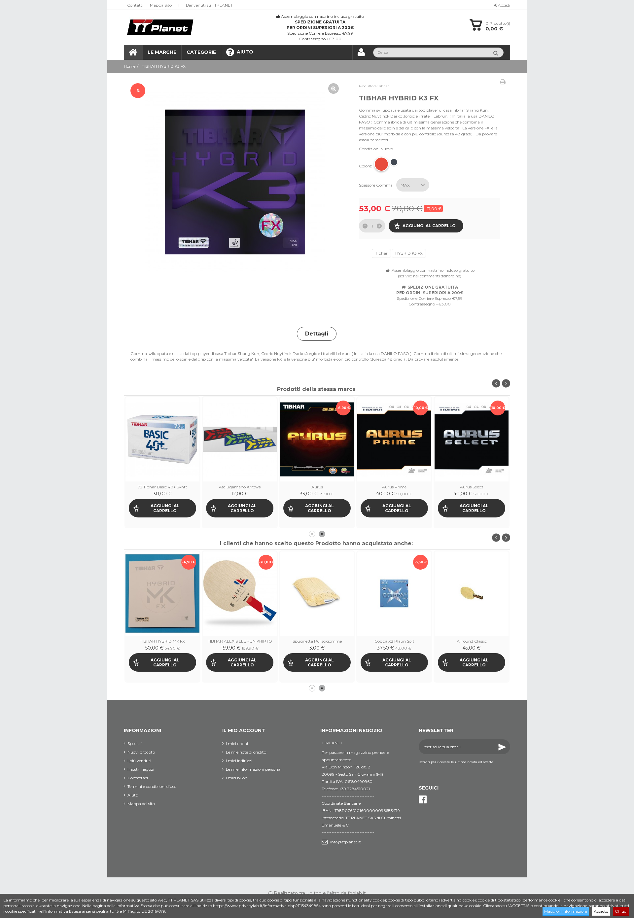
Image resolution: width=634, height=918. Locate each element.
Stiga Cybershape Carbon (317, 641)
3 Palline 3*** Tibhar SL (317, 486)
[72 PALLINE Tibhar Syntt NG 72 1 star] (472, 439)
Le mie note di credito (246, 752)
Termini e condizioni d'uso (151, 786)
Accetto (601, 911)
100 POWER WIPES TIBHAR (162, 486)
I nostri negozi (140, 769)
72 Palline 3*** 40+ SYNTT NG (394, 486)
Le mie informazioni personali (254, 769)
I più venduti (139, 760)
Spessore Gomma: (377, 185)
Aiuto (132, 795)
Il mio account (243, 730)
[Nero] (394, 162)
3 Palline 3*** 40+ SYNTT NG (240, 486)
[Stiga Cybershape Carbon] (317, 593)
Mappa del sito (141, 803)
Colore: (366, 165)
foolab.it (357, 893)
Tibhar (381, 253)
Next (506, 383)
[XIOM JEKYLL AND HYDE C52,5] (394, 593)
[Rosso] (381, 164)
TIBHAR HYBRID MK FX (471, 641)
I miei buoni (237, 777)
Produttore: (368, 86)
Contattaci (137, 777)
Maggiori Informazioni (565, 911)
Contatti (135, 5)
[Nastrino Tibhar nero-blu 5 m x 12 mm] (162, 593)
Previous (496, 383)
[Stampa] (503, 82)
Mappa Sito (161, 5)
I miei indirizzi (239, 760)
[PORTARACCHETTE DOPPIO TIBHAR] (240, 593)
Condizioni (369, 148)
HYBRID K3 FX (409, 253)
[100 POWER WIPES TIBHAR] (162, 439)
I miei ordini (237, 743)
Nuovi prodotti (141, 752)
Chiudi (621, 911)
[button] (201, 52)
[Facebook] (423, 799)
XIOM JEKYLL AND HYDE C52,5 (394, 641)
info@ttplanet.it (345, 841)
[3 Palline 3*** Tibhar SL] (317, 439)
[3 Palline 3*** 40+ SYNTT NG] (240, 439)
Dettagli (316, 334)
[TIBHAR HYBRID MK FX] (472, 593)
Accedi (503, 5)
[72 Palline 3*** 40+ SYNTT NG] (394, 439)
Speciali (134, 743)
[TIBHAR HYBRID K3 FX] (234, 182)
